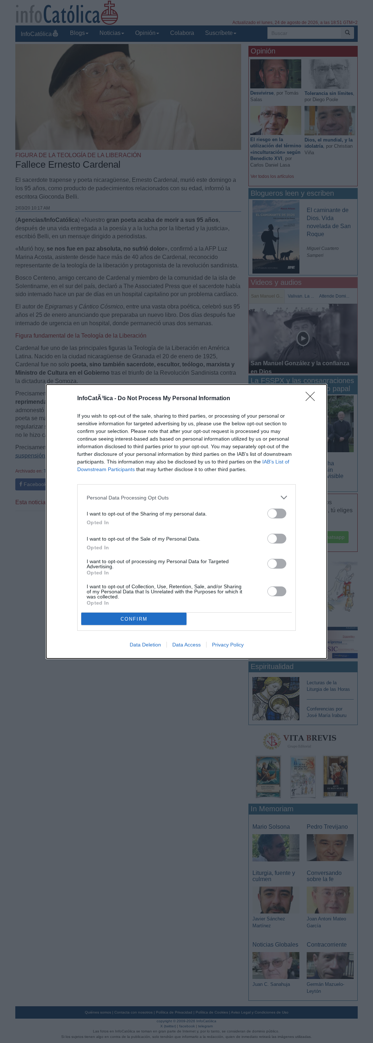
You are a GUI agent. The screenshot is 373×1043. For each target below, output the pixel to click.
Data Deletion (145, 645)
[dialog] (186, 521)
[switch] (276, 513)
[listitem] (186, 497)
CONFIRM (134, 619)
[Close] (312, 399)
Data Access (186, 645)
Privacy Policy (228, 645)
